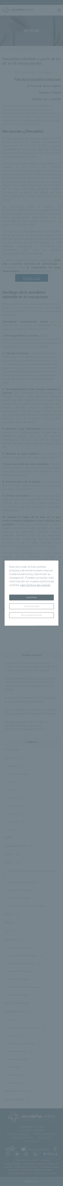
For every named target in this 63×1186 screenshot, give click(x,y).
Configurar (31, 606)
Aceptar (31, 597)
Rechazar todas (31, 615)
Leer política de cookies (35, 585)
